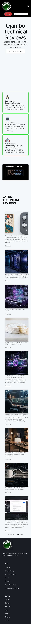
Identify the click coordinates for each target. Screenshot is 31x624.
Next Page (20, 534)
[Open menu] (28, 6)
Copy (21, 171)
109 (14, 534)
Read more (8, 246)
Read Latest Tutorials (15, 51)
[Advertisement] (15, 69)
